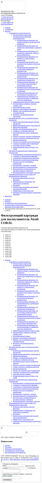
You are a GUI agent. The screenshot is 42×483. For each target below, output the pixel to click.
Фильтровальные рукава (21, 107)
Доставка (8, 447)
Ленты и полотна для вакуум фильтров (26, 136)
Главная (7, 27)
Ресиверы (16, 185)
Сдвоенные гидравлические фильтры (26, 158)
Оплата (7, 445)
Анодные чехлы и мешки (22, 145)
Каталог (7, 31)
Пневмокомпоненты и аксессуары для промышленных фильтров (22, 175)
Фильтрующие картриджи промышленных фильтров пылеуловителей (22, 36)
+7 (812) (7, 17)
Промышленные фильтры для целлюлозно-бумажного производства (27, 69)
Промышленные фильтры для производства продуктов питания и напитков (29, 89)
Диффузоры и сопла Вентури (23, 191)
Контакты (8, 196)
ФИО (4, 466)
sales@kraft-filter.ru (7, 19)
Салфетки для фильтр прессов (23, 131)
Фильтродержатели (19, 140)
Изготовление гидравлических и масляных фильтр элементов (24, 170)
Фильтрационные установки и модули (26, 172)
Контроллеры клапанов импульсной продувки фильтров (25, 188)
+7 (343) (7, 22)
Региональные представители (15, 452)
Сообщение (32, 468)
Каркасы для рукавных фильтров (24, 109)
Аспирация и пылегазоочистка (19, 33)
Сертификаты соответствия (14, 450)
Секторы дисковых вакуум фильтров (26, 143)
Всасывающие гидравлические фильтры (27, 154)
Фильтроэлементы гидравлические (25, 167)
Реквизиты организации (13, 449)
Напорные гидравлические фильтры (25, 160)
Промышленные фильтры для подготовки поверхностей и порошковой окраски (27, 83)
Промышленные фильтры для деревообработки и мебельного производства (28, 74)
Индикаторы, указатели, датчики (24, 165)
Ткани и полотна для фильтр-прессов (26, 138)
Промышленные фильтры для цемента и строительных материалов (27, 58)
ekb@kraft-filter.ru (7, 24)
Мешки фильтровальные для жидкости (26, 125)
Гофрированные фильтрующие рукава (26, 102)
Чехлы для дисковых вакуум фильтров (26, 142)
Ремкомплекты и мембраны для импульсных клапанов (24, 182)
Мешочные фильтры (20, 127)
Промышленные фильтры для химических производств (27, 79)
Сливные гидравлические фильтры (25, 156)
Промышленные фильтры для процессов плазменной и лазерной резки (29, 47)
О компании (9, 29)
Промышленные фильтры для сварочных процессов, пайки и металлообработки (28, 53)
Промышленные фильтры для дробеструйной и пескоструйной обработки (28, 42)
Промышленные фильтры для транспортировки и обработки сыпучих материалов (27, 98)
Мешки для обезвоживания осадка (25, 129)
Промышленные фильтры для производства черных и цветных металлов (28, 64)
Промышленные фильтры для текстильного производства (27, 94)
